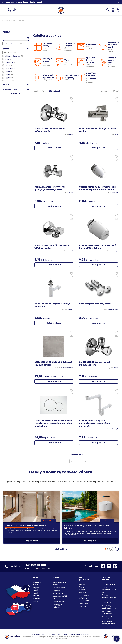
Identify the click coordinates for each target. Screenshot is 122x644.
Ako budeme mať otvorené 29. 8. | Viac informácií (22, 2)
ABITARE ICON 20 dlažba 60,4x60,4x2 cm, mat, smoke (53, 363)
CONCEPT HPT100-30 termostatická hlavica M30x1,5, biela (97, 246)
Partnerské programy (83, 605)
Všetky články (61, 549)
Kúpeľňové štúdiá (37, 583)
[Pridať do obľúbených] (71, 99)
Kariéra (35, 601)
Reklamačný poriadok (107, 617)
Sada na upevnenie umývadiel (95, 303)
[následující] (117, 549)
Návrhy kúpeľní (59, 587)
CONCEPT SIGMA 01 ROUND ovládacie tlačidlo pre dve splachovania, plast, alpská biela (53, 423)
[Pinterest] (115, 566)
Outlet (55, 599)
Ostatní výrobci (113, 309)
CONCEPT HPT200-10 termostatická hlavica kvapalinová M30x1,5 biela (97, 188)
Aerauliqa (10, 62)
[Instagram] (109, 566)
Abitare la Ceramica (14, 56)
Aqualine (9, 81)
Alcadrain (11, 68)
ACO (8, 59)
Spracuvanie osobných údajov (109, 622)
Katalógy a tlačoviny (57, 605)
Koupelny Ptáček (109, 584)
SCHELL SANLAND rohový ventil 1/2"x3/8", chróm (94, 363)
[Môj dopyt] (118, 10)
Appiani (9, 78)
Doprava (56, 590)
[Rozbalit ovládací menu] (117, 639)
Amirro (9, 75)
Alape (8, 65)
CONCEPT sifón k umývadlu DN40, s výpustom (52, 305)
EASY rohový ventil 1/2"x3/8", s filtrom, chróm (98, 130)
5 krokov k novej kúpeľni (59, 583)
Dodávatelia (84, 601)
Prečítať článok (31, 541)
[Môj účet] (113, 10)
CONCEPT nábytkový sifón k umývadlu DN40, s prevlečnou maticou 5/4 (94, 423)
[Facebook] (103, 566)
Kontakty (36, 598)
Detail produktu (54, 148)
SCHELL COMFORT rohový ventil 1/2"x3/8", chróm (50, 130)
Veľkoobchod (84, 584)
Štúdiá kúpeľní (82, 588)
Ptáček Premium (36, 594)
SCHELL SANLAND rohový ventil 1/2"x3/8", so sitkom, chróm (49, 188)
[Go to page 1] (105, 549)
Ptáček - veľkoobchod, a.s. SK (109, 597)
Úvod (4, 20)
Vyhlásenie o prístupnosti (107, 612)
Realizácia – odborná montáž (60, 594)
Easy (116, 134)
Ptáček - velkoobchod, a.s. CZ (109, 589)
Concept (115, 192)
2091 (86, 461)
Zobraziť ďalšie (76, 454)
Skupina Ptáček (36, 588)
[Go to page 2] (107, 549)
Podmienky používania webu (109, 606)
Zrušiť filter (15, 93)
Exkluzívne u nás (59, 602)
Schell (71, 134)
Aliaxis (8, 72)
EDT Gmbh (106, 603)
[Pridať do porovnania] (71, 102)
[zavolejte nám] (10, 10)
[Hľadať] (108, 10)
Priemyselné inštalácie (84, 596)
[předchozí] (111, 549)
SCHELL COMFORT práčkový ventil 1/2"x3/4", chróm (51, 246)
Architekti (83, 592)
